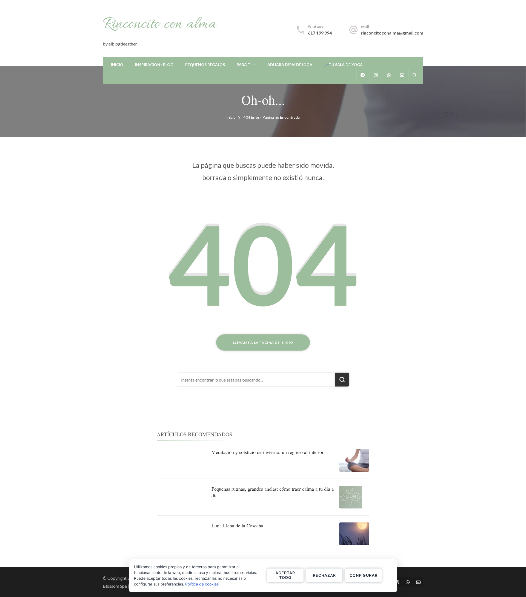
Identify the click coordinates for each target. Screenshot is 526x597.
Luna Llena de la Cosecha (237, 525)
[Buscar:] (256, 379)
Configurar (364, 575)
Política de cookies (202, 584)
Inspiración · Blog (154, 64)
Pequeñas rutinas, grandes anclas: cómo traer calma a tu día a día (272, 491)
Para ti (244, 64)
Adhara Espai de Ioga (289, 64)
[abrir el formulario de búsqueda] (414, 75)
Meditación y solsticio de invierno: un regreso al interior (267, 452)
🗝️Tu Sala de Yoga (343, 64)
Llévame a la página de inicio (263, 342)
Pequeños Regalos (205, 64)
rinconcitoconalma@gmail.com (392, 32)
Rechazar (324, 575)
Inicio (117, 64)
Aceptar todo (285, 575)
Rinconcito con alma (159, 24)
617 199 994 (320, 32)
